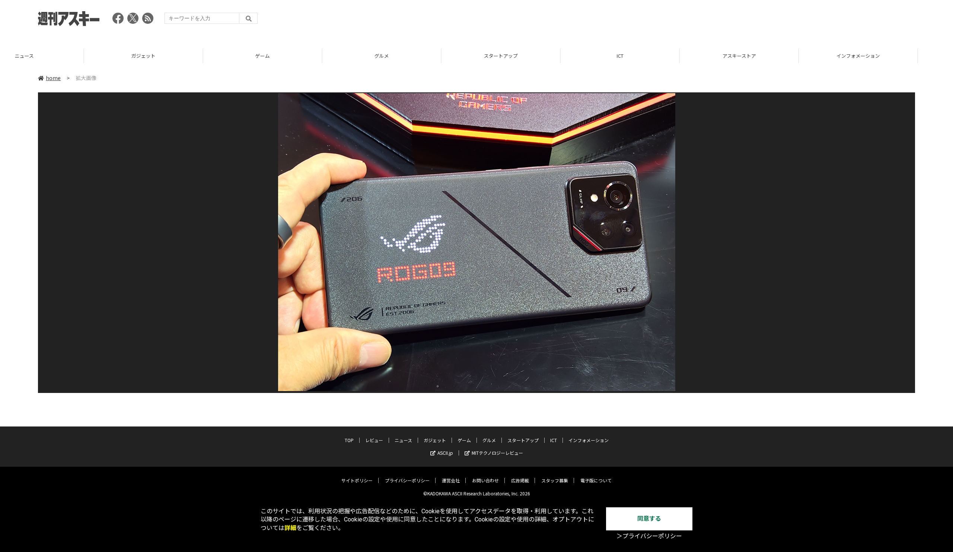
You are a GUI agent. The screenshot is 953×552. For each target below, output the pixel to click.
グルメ (297, 55)
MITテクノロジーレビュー (497, 453)
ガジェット (59, 55)
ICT (536, 55)
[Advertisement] (779, 20)
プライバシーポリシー (407, 480)
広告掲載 (520, 480)
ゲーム (178, 55)
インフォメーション (774, 55)
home (53, 78)
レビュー (374, 440)
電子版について (596, 480)
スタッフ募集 (554, 480)
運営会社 (451, 480)
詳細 (290, 528)
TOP (893, 55)
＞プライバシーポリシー (649, 536)
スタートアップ (417, 55)
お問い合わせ (485, 480)
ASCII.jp (445, 453)
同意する (649, 518)
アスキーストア (655, 55)
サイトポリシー (357, 480)
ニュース (403, 440)
